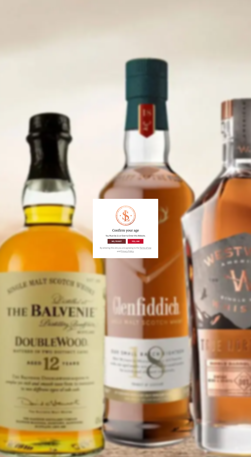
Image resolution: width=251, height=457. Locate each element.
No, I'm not (117, 241)
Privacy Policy (127, 251)
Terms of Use (145, 247)
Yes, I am (135, 241)
